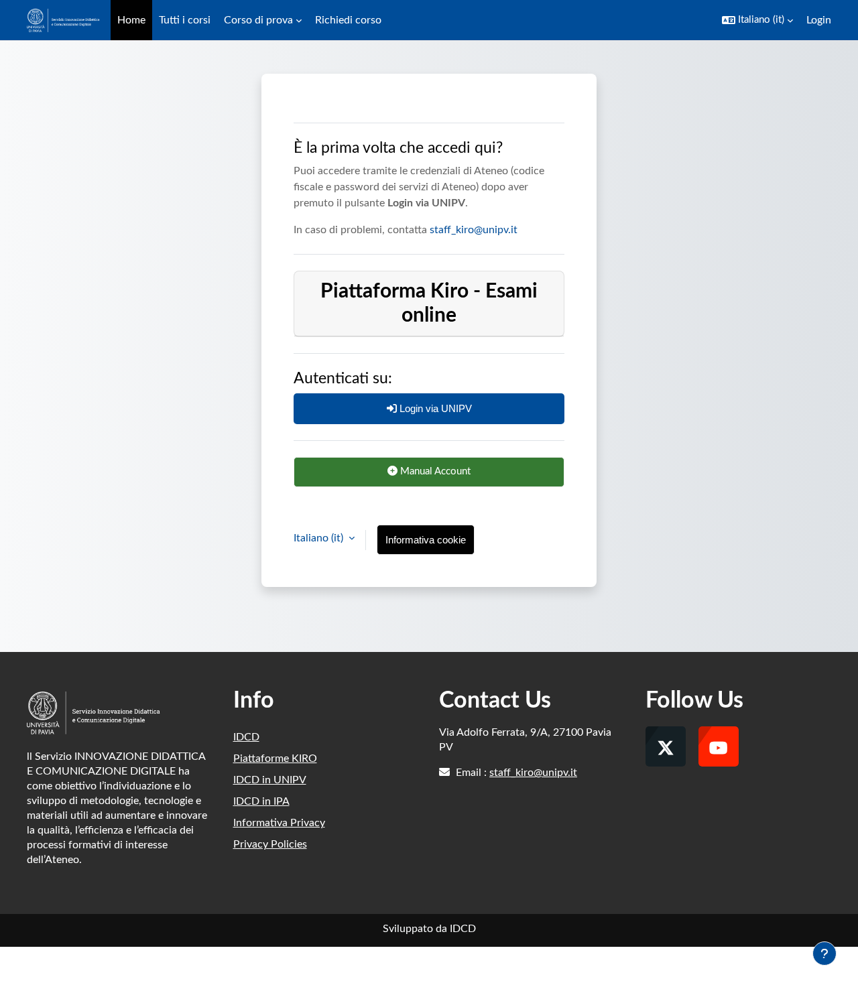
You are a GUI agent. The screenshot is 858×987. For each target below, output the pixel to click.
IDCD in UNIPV (269, 780)
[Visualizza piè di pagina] (824, 953)
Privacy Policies (270, 844)
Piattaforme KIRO (275, 758)
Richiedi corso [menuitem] (348, 20)
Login (818, 20)
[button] (757, 20)
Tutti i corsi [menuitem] (184, 20)
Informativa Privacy (279, 822)
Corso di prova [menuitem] (258, 20)
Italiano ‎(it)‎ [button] (320, 538)
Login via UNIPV (434, 408)
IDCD (246, 737)
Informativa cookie (425, 539)
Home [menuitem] (131, 20)
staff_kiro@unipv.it (473, 229)
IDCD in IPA (261, 801)
